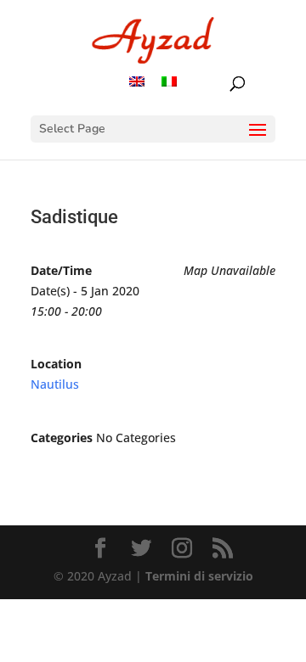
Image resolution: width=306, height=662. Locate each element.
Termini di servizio (199, 576)
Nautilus (55, 384)
